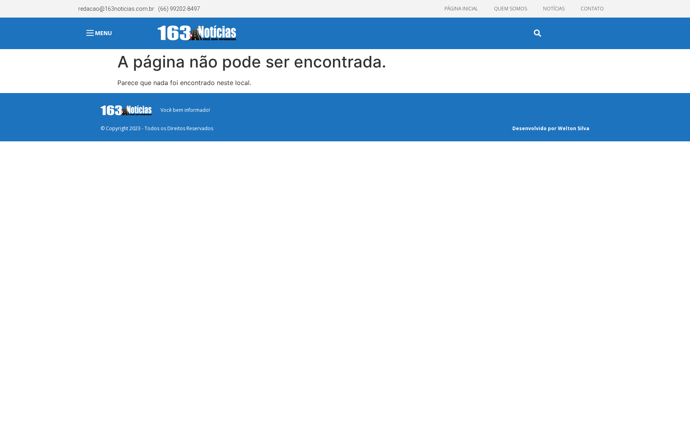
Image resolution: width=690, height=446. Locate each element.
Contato (592, 8)
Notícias (554, 8)
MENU (103, 33)
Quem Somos (510, 8)
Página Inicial (461, 8)
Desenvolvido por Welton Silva (550, 128)
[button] (537, 33)
